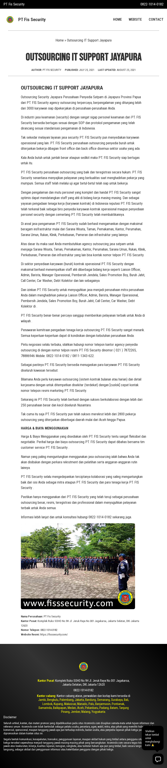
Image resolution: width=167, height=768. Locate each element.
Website (135, 19)
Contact (156, 19)
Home (117, 19)
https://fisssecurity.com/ (54, 634)
